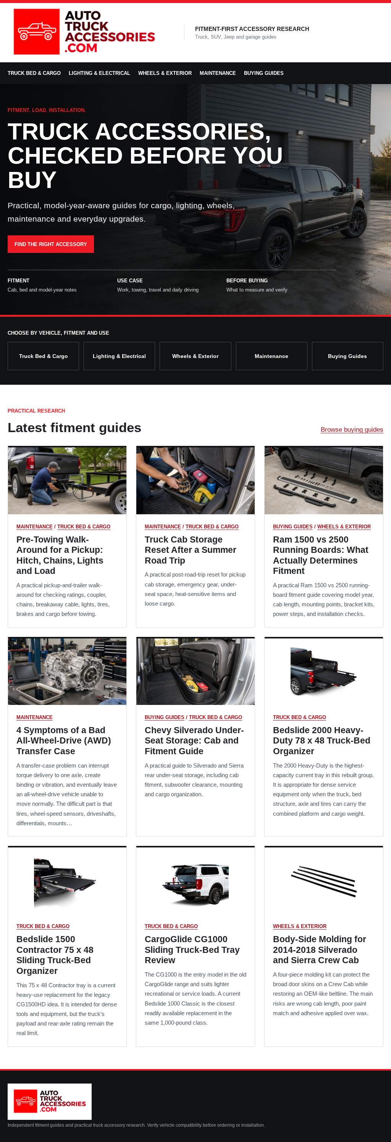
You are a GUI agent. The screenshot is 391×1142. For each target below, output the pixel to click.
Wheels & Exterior (165, 73)
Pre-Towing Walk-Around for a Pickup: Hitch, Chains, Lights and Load (59, 555)
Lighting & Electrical (99, 73)
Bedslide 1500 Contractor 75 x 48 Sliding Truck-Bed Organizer (55, 955)
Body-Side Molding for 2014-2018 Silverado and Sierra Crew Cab (319, 949)
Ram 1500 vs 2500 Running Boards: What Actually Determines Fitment (320, 555)
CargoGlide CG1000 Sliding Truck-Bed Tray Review (192, 949)
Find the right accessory (51, 244)
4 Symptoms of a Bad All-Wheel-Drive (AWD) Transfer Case (63, 740)
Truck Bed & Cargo (34, 73)
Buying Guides (264, 73)
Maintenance (218, 73)
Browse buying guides (352, 429)
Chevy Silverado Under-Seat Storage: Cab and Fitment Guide (194, 740)
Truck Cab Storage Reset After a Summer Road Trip (190, 550)
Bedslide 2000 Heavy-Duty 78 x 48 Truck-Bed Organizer (321, 740)
